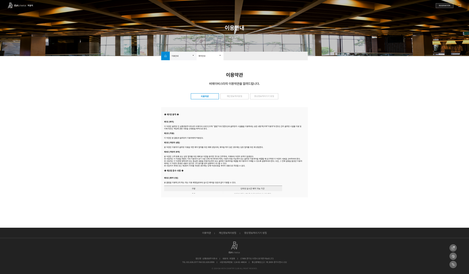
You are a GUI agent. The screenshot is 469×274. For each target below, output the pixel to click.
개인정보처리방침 (234, 96)
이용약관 (205, 96)
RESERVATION (444, 6)
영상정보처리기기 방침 (264, 96)
